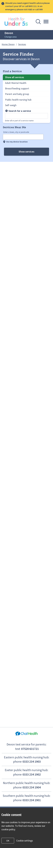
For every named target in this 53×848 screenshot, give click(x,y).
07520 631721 (30, 749)
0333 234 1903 (31, 761)
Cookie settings (24, 840)
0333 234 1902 (31, 774)
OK (7, 840)
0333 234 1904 (31, 787)
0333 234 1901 (31, 800)
